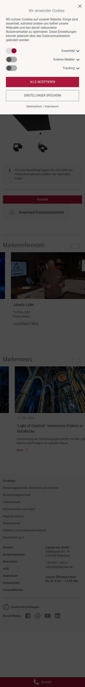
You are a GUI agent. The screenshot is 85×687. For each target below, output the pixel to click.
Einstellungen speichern (42, 95)
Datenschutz (34, 106)
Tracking (69, 68)
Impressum (52, 106)
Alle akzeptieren (42, 82)
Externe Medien (64, 59)
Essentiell (68, 51)
